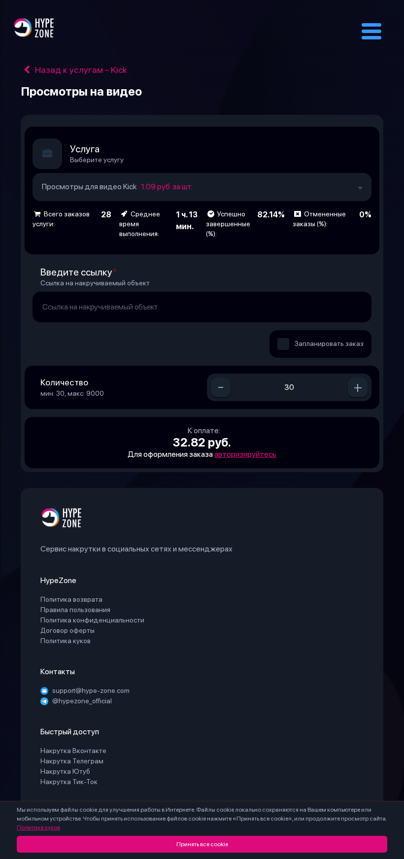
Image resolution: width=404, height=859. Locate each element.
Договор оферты (67, 630)
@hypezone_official (82, 701)
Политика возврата (71, 599)
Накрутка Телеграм (71, 761)
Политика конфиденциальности (92, 620)
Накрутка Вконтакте (73, 751)
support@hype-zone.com (91, 690)
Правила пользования (75, 610)
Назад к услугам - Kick (80, 70)
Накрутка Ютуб (65, 771)
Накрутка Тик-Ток (69, 782)
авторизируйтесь (245, 454)
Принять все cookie (202, 844)
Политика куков (38, 827)
